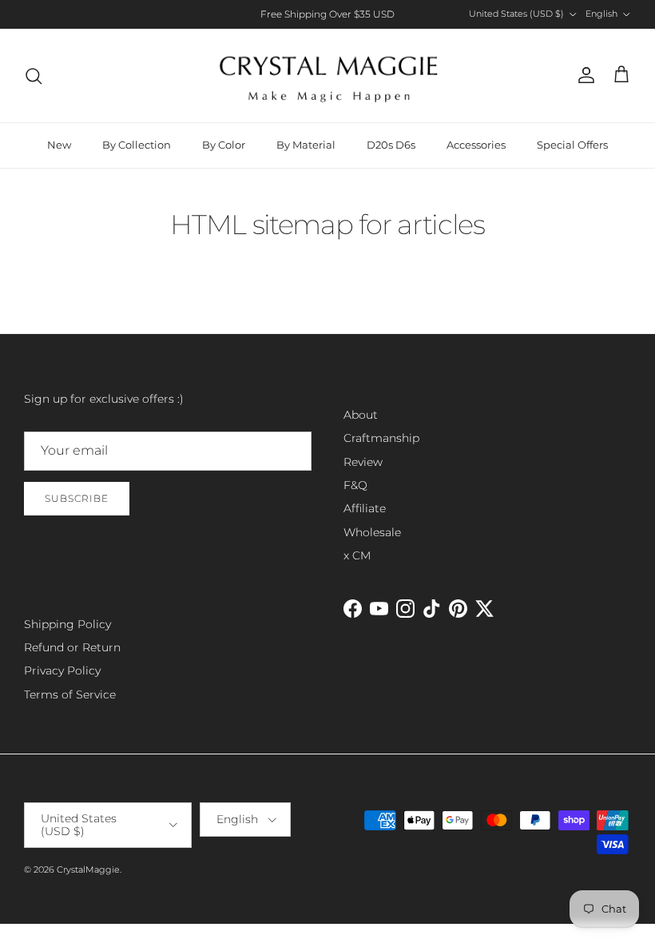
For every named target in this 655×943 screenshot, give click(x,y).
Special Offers (572, 144)
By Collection (136, 144)
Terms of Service (70, 694)
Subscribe (77, 498)
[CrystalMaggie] (328, 75)
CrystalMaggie (88, 869)
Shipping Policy (67, 624)
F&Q (355, 485)
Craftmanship (381, 438)
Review (363, 462)
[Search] (33, 76)
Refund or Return (72, 647)
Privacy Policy (62, 670)
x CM (357, 555)
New (59, 144)
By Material (305, 144)
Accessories (476, 144)
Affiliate (364, 508)
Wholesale (372, 532)
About (360, 415)
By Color (223, 144)
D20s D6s (391, 144)
